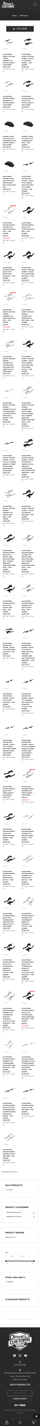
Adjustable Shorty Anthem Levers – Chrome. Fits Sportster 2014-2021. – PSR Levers (9, 316)
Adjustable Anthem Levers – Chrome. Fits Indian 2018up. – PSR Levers (28, 791)
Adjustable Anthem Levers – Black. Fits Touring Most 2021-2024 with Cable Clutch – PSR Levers (9, 920)
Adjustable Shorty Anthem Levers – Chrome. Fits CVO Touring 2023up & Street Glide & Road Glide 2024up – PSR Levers (9, 411)
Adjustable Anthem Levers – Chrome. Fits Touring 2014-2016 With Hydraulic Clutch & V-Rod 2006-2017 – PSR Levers (9, 1017)
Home (14, 16)
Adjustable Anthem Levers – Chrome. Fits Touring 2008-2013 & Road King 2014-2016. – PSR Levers (9, 1063)
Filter (22, 28)
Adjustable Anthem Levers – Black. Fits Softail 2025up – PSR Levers (28, 101)
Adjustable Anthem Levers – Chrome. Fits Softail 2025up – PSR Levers (9, 101)
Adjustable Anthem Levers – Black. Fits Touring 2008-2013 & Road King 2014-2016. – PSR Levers (28, 1015)
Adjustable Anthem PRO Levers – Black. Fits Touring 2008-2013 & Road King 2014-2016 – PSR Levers (9, 746)
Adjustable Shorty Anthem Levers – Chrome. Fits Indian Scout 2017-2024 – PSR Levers (28, 316)
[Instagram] (20, 1355)
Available (10, 1282)
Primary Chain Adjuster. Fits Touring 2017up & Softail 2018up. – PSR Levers (9, 141)
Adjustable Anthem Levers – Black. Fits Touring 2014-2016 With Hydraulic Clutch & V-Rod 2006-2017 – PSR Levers (28, 968)
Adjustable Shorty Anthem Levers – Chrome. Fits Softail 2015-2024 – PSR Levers (9, 512)
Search (20, 1422)
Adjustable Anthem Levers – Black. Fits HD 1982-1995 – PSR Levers (28, 1107)
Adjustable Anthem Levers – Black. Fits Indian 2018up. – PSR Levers (9, 791)
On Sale (9, 1190)
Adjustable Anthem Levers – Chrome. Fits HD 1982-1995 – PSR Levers (9, 1154)
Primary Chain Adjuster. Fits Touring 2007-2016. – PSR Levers (27, 141)
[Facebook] (14, 1355)
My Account (6, 1422)
